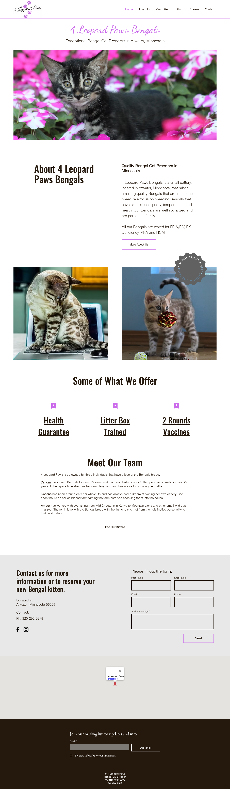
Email (134, 594)
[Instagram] (26, 629)
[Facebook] (17, 629)
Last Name (180, 578)
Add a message (140, 611)
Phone (177, 594)
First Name (137, 578)
